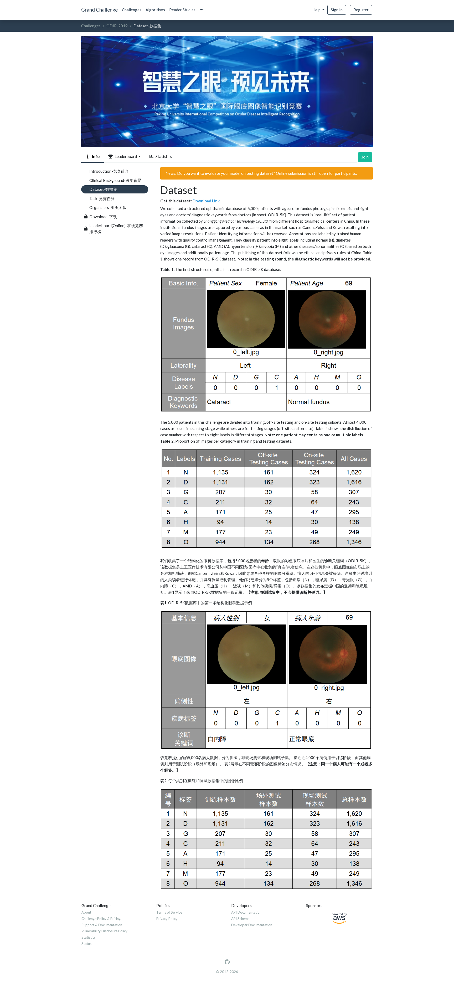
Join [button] (365, 157)
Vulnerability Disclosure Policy (104, 931)
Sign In (337, 9)
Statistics (163, 156)
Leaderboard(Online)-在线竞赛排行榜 (116, 228)
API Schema (240, 919)
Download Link (206, 200)
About (86, 912)
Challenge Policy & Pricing (101, 919)
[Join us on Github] (227, 962)
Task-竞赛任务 (102, 198)
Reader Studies (182, 9)
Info (95, 156)
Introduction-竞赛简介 (109, 171)
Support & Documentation (101, 925)
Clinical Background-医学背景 (115, 180)
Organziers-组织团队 (107, 207)
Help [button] (316, 9)
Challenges (131, 9)
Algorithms (155, 9)
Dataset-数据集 (103, 189)
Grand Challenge (99, 10)
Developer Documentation (251, 925)
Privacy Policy (167, 919)
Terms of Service (169, 912)
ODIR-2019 (117, 25)
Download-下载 (103, 216)
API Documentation (246, 912)
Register (361, 9)
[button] (202, 10)
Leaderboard (125, 156)
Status (86, 943)
